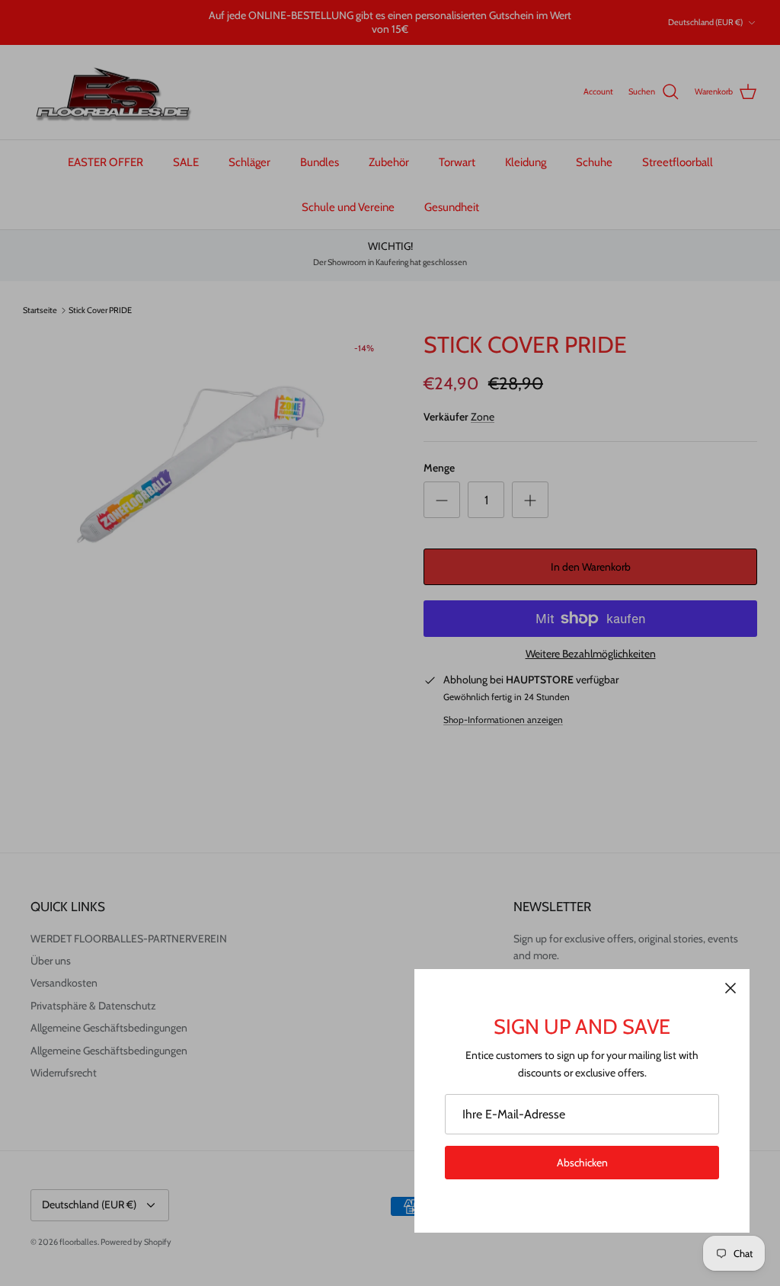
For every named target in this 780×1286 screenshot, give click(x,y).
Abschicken (582, 1162)
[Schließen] (730, 988)
